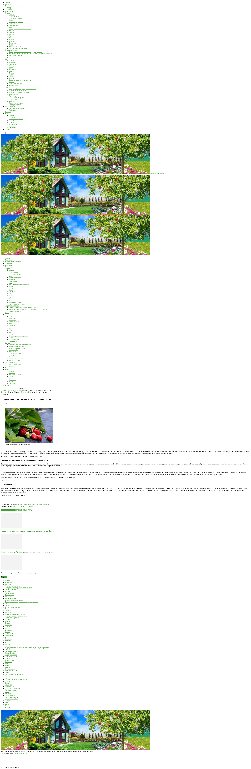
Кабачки (11, 32)
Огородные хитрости (12, 50)
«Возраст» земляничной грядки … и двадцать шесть (31, 504)
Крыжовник (13, 124)
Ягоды (7, 113)
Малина (11, 126)
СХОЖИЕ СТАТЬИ (8, 510)
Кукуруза (16, 16)
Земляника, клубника (16, 119)
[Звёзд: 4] (24, 392)
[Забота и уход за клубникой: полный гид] (11, 569)
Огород (7, 13)
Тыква (7, 692)
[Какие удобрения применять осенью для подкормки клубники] (11, 527)
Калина (11, 120)
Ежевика (12, 115)
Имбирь (11, 30)
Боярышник (13, 64)
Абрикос (11, 60)
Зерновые (12, 15)
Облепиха (12, 71)
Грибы (11, 20)
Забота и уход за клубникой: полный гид (18, 573)
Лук (10, 38)
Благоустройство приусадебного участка (22, 89)
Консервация (9, 11)
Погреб (11, 101)
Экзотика (8, 112)
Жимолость (12, 117)
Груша (11, 68)
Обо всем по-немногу (16, 55)
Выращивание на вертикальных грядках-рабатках (25, 52)
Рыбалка (15, 99)
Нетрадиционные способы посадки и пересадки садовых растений (31, 53)
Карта (7, 129)
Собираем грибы (18, 98)
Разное (7, 57)
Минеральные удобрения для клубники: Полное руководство (27, 552)
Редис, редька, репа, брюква (18, 48)
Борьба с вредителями (16, 22)
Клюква (11, 122)
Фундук (11, 76)
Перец (11, 45)
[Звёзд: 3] (17, 392)
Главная (7, 2)
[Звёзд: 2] (11, 392)
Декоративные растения (13, 6)
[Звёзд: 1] (4, 392)
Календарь (8, 8)
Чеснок (7, 704)
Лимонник (12, 69)
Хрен (6, 702)
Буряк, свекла (13, 25)
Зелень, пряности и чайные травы (20, 29)
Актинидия (12, 62)
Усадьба (7, 87)
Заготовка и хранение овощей (19, 92)
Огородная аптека (11, 655)
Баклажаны (12, 23)
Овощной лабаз (14, 94)
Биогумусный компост (16, 108)
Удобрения (12, 110)
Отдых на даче (13, 96)
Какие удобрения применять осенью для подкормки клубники (27, 531)
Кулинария (8, 9)
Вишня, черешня (14, 66)
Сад (6, 59)
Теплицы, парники (15, 105)
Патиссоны (12, 43)
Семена (11, 82)
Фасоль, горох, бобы (11, 699)
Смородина (12, 127)
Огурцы (11, 41)
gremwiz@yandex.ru (20, 753)
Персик (11, 73)
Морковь (12, 39)
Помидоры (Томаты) (15, 46)
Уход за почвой (10, 106)
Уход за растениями (15, 83)
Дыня (10, 27)
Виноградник (13, 85)
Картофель (12, 36)
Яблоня (11, 78)
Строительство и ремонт (17, 103)
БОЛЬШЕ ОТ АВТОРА (23, 510)
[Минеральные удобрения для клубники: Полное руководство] (11, 548)
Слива (11, 75)
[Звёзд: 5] (31, 392)
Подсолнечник (17, 18)
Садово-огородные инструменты (20, 80)
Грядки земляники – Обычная (23, 506)
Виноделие (8, 4)
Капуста (11, 34)
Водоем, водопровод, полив (18, 90)
